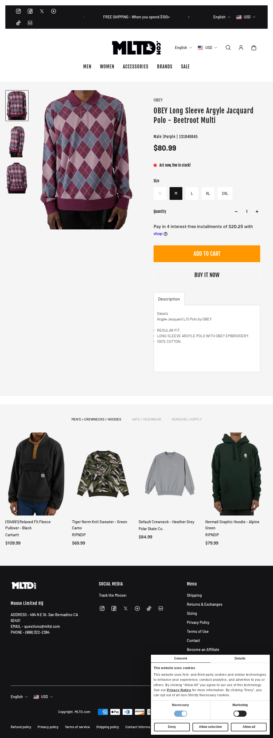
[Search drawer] (228, 47)
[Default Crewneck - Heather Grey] (170, 474)
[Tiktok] (18, 23)
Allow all (249, 727)
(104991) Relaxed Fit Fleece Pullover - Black (28, 524)
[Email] (30, 23)
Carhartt (12, 535)
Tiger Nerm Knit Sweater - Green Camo (99, 524)
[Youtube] (53, 11)
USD (44, 696)
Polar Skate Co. (151, 528)
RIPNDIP (79, 535)
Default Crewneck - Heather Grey (166, 521)
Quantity (160, 211)
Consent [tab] (180, 658)
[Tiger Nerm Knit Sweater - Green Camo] (103, 474)
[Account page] (241, 47)
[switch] (240, 714)
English (17, 696)
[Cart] (253, 47)
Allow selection (210, 727)
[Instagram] (18, 11)
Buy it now (206, 274)
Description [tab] (169, 298)
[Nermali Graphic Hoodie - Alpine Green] (236, 474)
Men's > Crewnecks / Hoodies (96, 419)
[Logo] (136, 47)
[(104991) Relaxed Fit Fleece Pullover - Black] (36, 474)
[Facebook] (30, 11)
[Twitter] (42, 11)
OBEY (158, 100)
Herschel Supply (187, 419)
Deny (172, 727)
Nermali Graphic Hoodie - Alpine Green (232, 524)
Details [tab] (240, 658)
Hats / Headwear (146, 419)
